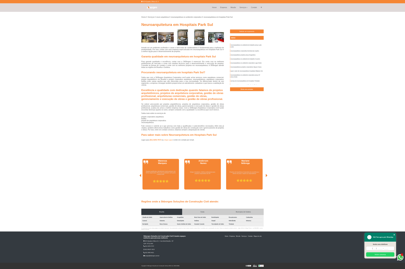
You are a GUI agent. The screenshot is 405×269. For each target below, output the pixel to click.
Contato (254, 7)
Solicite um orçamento (246, 31)
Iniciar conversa (380, 254)
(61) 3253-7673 (156, 140)
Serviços (243, 7)
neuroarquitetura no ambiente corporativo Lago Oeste (246, 63)
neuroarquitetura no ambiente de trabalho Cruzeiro (245, 59)
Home (214, 7)
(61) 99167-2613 (150, 249)
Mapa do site (258, 236)
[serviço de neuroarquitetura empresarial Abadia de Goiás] (199, 37)
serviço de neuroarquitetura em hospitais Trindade (245, 81)
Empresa (223, 7)
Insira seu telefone (380, 244)
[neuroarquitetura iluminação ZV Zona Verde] (216, 37)
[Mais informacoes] (261, 7)
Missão (233, 7)
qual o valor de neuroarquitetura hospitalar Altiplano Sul (247, 71)
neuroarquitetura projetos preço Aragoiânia (243, 55)
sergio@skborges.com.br (152, 256)
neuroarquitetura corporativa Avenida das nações (245, 51)
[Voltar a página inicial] (151, 7)
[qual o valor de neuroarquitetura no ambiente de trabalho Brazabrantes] (182, 37)
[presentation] (137, 183)
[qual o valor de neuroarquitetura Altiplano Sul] (149, 37)
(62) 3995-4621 (149, 252)
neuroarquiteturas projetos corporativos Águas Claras (246, 67)
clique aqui (168, 140)
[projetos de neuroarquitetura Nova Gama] (166, 37)
